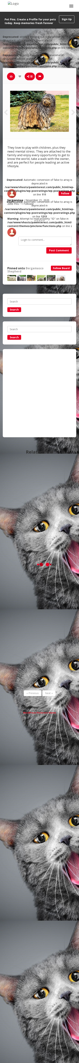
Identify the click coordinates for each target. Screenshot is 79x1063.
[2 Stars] (37, 220)
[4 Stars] (42, 220)
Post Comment (59, 250)
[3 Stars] (39, 220)
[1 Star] (35, 220)
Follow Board (61, 268)
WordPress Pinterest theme (39, 712)
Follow (65, 193)
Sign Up (67, 19)
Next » (49, 693)
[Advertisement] (39, 393)
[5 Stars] (44, 220)
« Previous (32, 693)
